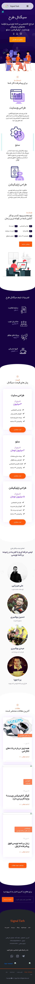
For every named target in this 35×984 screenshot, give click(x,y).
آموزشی (27, 780)
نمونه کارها (23, 927)
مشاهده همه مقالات (18, 865)
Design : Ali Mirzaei (28, 972)
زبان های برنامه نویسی (23, 830)
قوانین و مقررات (19, 972)
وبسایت (27, 783)
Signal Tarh (14, 6)
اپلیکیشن (27, 828)
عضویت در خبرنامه (8, 899)
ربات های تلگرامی (25, 735)
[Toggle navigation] (27, 6)
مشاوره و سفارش (17, 39)
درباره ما (13, 927)
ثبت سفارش (17, 429)
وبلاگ (18, 927)
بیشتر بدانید (26, 244)
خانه (29, 927)
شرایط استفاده (12, 972)
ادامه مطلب (25, 756)
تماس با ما (7, 927)
